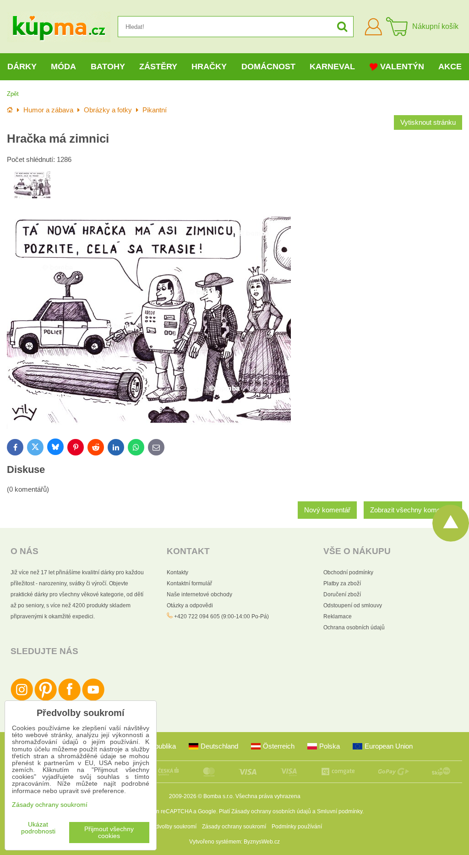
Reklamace (337, 616)
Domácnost (268, 66)
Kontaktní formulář (189, 583)
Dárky (22, 66)
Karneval (332, 66)
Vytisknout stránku (428, 122)
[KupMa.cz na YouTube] (93, 699)
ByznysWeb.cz (262, 841)
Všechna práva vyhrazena (267, 796)
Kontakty (177, 572)
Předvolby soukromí (171, 826)
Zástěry (158, 66)
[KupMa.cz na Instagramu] (22, 699)
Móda (63, 66)
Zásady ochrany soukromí (234, 826)
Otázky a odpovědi (190, 605)
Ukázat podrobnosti (38, 828)
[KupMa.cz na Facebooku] (69, 699)
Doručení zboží (342, 594)
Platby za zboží (342, 583)
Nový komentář (327, 510)
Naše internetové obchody (199, 594)
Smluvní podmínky (339, 811)
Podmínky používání (297, 826)
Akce (450, 66)
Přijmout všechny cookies (109, 832)
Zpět (13, 93)
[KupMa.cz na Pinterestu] (45, 699)
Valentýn (402, 66)
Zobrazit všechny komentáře (413, 510)
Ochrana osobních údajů (354, 627)
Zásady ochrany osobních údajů (271, 811)
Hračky (209, 66)
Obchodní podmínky (348, 572)
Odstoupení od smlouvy (352, 605)
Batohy (108, 66)
